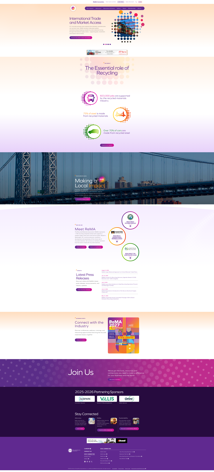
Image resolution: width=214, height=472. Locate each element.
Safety (119, 8)
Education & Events (109, 8)
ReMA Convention (98, 2)
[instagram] (89, 461)
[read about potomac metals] (123, 220)
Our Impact (90, 8)
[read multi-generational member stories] (123, 236)
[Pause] (212, 385)
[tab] (103, 44)
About (139, 8)
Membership (131, 8)
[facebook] (85, 461)
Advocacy (98, 8)
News (124, 8)
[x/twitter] (91, 461)
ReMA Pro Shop (130, 1)
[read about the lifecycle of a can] (123, 252)
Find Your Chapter (111, 1)
